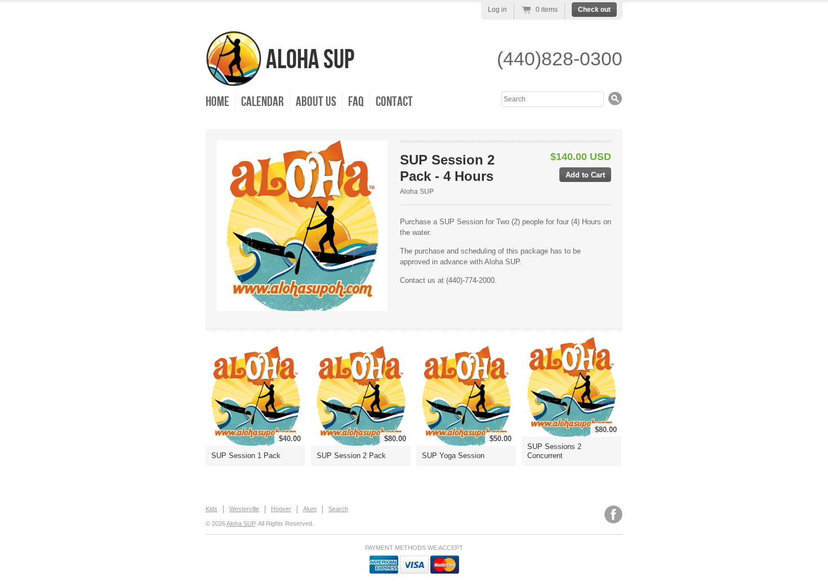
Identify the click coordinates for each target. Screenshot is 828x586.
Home (217, 102)
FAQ (356, 102)
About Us (316, 102)
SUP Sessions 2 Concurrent (554, 451)
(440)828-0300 (559, 58)
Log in (497, 10)
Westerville (244, 508)
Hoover (281, 508)
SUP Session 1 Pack (246, 455)
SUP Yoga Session (453, 455)
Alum (310, 508)
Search (338, 508)
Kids (211, 508)
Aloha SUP (308, 60)
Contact (394, 102)
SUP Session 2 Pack (351, 455)
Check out (594, 10)
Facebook (613, 514)
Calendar (262, 102)
